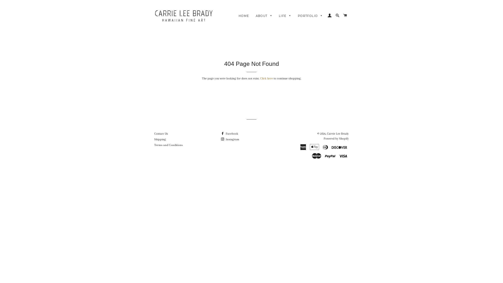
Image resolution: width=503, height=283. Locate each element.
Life (283, 16)
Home (244, 16)
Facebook (231, 133)
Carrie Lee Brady (338, 133)
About (262, 16)
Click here (266, 78)
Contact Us (161, 133)
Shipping (160, 139)
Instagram (232, 139)
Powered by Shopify (336, 138)
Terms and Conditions (168, 145)
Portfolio (308, 16)
